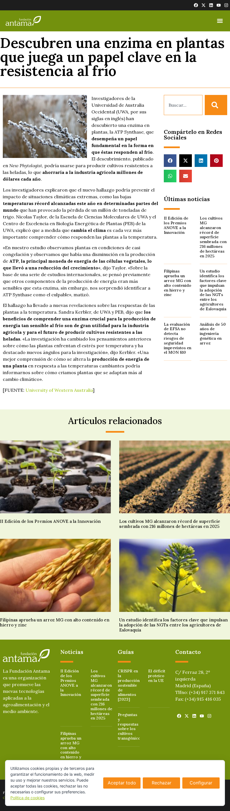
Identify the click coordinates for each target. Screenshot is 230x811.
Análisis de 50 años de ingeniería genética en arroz (213, 334)
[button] (219, 20)
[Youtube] (218, 5)
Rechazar (161, 783)
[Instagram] (226, 5)
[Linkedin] (211, 5)
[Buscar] (216, 105)
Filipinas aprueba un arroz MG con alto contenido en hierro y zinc (177, 283)
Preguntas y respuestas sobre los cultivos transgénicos (130, 726)
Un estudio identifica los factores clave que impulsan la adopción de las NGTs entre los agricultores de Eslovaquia (213, 290)
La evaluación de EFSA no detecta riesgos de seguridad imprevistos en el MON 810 (177, 338)
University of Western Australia (59, 390)
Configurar (201, 783)
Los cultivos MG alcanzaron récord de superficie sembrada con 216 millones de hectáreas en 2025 (213, 237)
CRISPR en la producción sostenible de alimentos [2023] (129, 685)
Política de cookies (27, 797)
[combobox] (183, 105)
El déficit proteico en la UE (156, 675)
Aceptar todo (122, 783)
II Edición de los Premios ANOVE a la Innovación (176, 225)
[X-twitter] (203, 5)
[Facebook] (196, 5)
